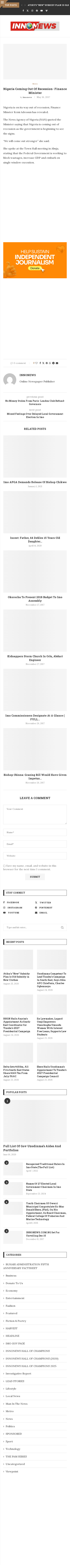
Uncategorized (15, 1464)
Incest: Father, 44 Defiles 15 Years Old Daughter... (35, 539)
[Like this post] (36, 363)
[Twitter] (28, 10)
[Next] (25, 5)
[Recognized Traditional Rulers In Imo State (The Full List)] (13, 1168)
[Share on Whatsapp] (50, 363)
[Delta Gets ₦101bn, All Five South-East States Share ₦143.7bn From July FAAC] (18, 1053)
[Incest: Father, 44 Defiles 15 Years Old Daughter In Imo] (35, 512)
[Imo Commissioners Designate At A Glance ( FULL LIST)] (35, 690)
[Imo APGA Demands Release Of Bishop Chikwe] (35, 456)
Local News (13, 1396)
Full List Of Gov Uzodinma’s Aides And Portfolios (32, 1148)
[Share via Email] (57, 363)
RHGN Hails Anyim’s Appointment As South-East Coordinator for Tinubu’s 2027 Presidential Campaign (17, 1025)
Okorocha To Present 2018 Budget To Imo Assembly (35, 598)
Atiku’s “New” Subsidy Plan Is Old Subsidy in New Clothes (16, 976)
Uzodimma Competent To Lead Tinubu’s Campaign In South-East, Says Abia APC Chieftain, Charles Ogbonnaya (51, 980)
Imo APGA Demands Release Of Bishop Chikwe (35, 482)
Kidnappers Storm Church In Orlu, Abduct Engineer (35, 657)
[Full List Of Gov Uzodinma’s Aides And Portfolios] (35, 1121)
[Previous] (22, 5)
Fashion (10, 1305)
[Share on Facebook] (40, 363)
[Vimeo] (46, 10)
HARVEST (12, 1328)
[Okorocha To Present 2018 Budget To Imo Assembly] (35, 571)
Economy (11, 1290)
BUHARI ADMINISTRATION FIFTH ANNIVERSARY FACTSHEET (26, 1266)
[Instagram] (32, 10)
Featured (11, 1313)
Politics (10, 1426)
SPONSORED (14, 1433)
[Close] (4, 4)
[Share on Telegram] (53, 363)
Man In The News (17, 1403)
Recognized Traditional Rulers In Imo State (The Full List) (45, 1165)
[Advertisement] (35, 202)
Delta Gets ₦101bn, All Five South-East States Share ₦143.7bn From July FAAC (16, 1071)
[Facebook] (23, 10)
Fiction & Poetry (16, 1320)
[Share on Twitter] (43, 363)
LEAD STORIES (15, 1381)
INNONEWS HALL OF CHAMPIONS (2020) (32, 1358)
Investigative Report (18, 1373)
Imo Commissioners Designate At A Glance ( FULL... (35, 717)
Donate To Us (14, 1283)
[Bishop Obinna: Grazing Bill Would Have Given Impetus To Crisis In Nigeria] (35, 749)
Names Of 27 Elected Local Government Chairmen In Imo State (43, 1187)
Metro (10, 1411)
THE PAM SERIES (16, 1456)
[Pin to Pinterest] (47, 363)
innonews (27, 97)
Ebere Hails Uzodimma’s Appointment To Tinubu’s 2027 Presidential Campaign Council (51, 1071)
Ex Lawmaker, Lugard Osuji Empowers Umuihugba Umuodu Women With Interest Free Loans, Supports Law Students (51, 1026)
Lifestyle (11, 1388)
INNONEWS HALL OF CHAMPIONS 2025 (31, 1366)
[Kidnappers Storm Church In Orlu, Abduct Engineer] (35, 630)
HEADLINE (12, 1335)
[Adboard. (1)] (35, 244)
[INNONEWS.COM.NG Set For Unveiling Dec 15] (13, 1237)
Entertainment (15, 1298)
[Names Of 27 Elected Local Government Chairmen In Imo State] (13, 1188)
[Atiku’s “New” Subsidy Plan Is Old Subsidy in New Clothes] (18, 959)
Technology (13, 1448)
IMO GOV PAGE (15, 1343)
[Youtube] (42, 10)
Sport (9, 1441)
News (9, 1418)
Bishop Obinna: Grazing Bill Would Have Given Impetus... (35, 776)
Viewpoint (12, 1471)
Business (11, 1275)
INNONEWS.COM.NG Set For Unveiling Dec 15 (43, 1234)
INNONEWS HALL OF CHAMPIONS (28, 1351)
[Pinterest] (37, 10)
